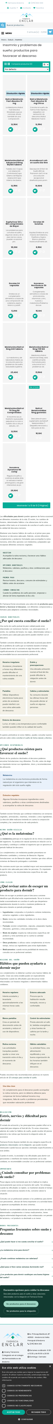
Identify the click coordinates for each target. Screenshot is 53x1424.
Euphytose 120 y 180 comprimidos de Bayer (14, 224)
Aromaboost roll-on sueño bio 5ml (39, 161)
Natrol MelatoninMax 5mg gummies (38, 410)
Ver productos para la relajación (21, 1311)
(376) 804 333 (35, 1343)
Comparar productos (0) (21, 64)
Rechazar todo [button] (38, 1412)
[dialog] (26, 1393)
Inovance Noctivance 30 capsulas (38, 285)
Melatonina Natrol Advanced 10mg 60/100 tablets (14, 162)
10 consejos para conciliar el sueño (23, 1078)
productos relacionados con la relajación (16, 1145)
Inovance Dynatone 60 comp (14, 469)
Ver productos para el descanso (21, 1304)
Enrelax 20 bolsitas (38, 223)
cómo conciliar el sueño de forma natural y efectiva (31, 738)
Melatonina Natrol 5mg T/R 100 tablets (38, 349)
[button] (26, 1419)
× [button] (50, 1366)
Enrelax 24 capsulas (14, 284)
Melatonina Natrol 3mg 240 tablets (14, 348)
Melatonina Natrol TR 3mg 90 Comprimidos (14, 410)
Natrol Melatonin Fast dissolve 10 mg (14, 101)
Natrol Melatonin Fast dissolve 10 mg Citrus (39, 101)
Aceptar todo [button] (13, 1412)
